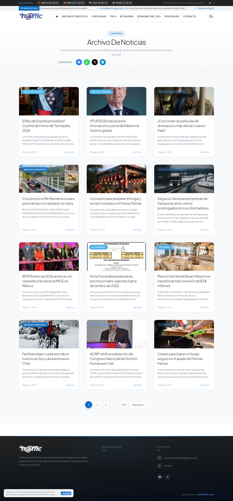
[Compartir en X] (95, 62)
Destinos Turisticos (75, 16)
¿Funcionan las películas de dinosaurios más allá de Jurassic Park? (111, 8)
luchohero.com (206, 494)
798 (123, 404)
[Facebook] (210, 3)
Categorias (98, 16)
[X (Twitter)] (213, 3)
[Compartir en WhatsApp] (87, 62)
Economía (126, 16)
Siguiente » (138, 404)
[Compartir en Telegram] (103, 62)
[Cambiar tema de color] (211, 16)
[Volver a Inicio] (31, 16)
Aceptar (66, 493)
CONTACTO (189, 16)
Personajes (172, 16)
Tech (113, 16)
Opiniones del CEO (149, 16)
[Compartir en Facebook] (79, 62)
